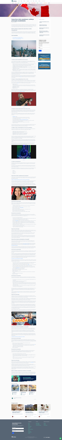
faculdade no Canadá (22, 91)
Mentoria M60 (37, 423)
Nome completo (14, 427)
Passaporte (14, 116)
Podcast (45, 424)
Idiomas (29, 424)
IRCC (28, 264)
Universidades (29, 426)
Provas (29, 425)
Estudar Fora (29, 431)
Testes (29, 428)
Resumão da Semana (30, 429)
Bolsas (29, 423)
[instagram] (45, 437)
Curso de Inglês (38, 424)
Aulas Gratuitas (45, 425)
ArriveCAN (16, 220)
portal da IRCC (21, 207)
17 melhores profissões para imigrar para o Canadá (18, 336)
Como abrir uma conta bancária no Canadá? (17, 258)
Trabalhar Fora (29, 432)
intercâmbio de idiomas (14, 245)
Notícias (29, 433)
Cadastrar (40, 50)
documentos (18, 267)
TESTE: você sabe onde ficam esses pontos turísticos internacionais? (20, 179)
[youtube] (48, 437)
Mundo (29, 430)
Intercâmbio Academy (38, 425)
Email (39, 47)
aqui (20, 76)
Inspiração (29, 427)
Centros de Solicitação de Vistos (24, 119)
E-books (45, 423)
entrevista (32, 362)
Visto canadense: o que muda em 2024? (17, 37)
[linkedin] (49, 437)
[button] (22, 1)
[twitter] (46, 437)
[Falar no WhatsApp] (60, 438)
